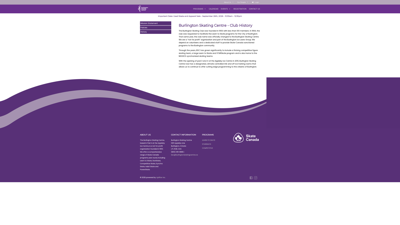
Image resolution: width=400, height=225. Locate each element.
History (144, 32)
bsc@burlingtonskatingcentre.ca (184, 155)
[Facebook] (251, 178)
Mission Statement (149, 23)
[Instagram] (256, 178)
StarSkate (206, 144)
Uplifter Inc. (161, 177)
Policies (144, 27)
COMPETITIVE (207, 148)
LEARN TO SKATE (208, 140)
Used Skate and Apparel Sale (187, 16)
